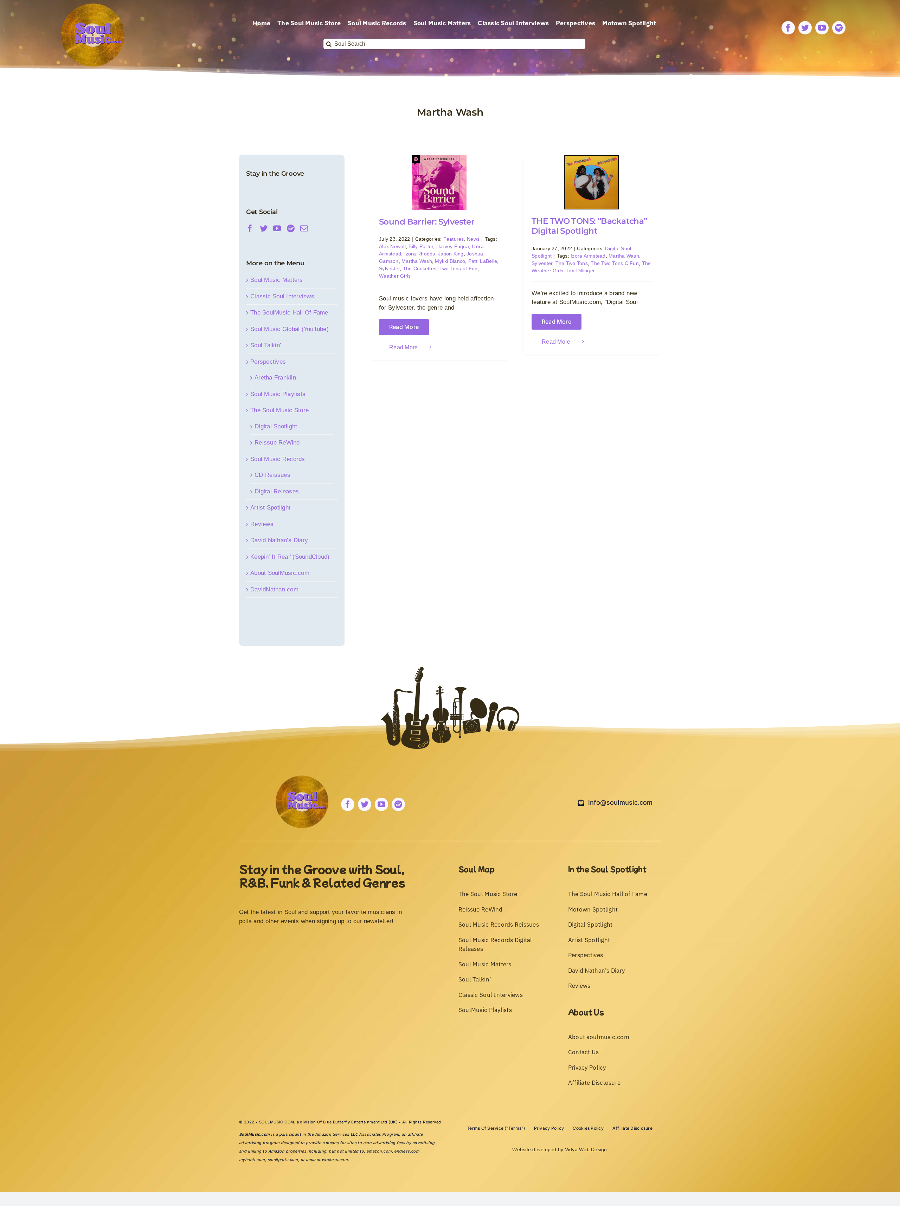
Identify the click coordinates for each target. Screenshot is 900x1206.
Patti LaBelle (482, 261)
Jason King (451, 254)
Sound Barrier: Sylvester (426, 222)
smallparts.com (283, 1159)
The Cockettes (419, 268)
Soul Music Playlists (278, 394)
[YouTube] (277, 228)
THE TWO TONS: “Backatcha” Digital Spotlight (589, 226)
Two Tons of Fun (458, 268)
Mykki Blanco (450, 261)
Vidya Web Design (586, 1149)
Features (453, 239)
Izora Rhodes (419, 254)
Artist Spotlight (270, 507)
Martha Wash (416, 261)
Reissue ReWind (277, 442)
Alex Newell (392, 246)
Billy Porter (421, 246)
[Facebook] (250, 228)
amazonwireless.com (327, 1159)
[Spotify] (291, 228)
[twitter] (805, 27)
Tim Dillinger (580, 270)
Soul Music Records (277, 459)
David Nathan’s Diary (279, 540)
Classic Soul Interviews (282, 296)
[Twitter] (264, 228)
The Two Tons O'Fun (615, 263)
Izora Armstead (588, 256)
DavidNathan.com (274, 589)
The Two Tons (571, 263)
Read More (404, 327)
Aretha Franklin (275, 377)
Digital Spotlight (276, 426)
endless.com (406, 1151)
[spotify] (839, 27)
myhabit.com (252, 1159)
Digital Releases (277, 491)
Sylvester (389, 268)
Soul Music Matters (276, 280)
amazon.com (379, 1151)
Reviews (262, 524)
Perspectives (268, 361)
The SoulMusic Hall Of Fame (289, 312)
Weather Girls (395, 276)
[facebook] (788, 27)
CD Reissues (272, 475)
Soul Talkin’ (265, 345)
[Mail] (304, 228)
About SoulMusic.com (279, 573)
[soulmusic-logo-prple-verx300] (92, 6)
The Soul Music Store (279, 410)
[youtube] (822, 27)
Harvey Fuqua (452, 246)
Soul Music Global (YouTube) (289, 329)
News (473, 239)
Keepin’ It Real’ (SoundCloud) (289, 556)
